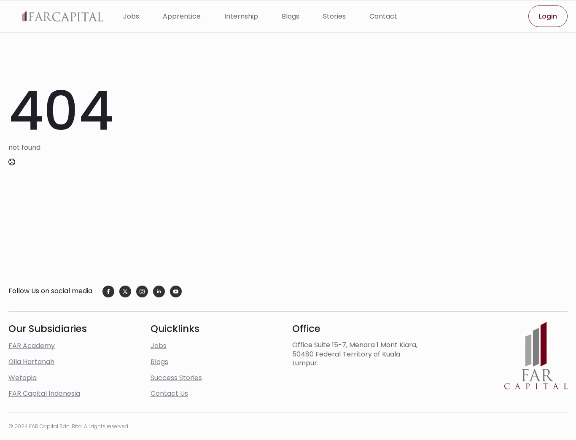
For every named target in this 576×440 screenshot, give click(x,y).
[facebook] (108, 291)
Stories (334, 16)
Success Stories (176, 378)
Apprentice (182, 16)
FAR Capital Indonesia (44, 393)
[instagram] (142, 291)
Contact (383, 16)
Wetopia (22, 378)
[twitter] (125, 291)
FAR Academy (31, 346)
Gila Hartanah (31, 362)
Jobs (131, 16)
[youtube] (176, 291)
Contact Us (169, 393)
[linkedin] (159, 291)
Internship (241, 16)
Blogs (290, 16)
